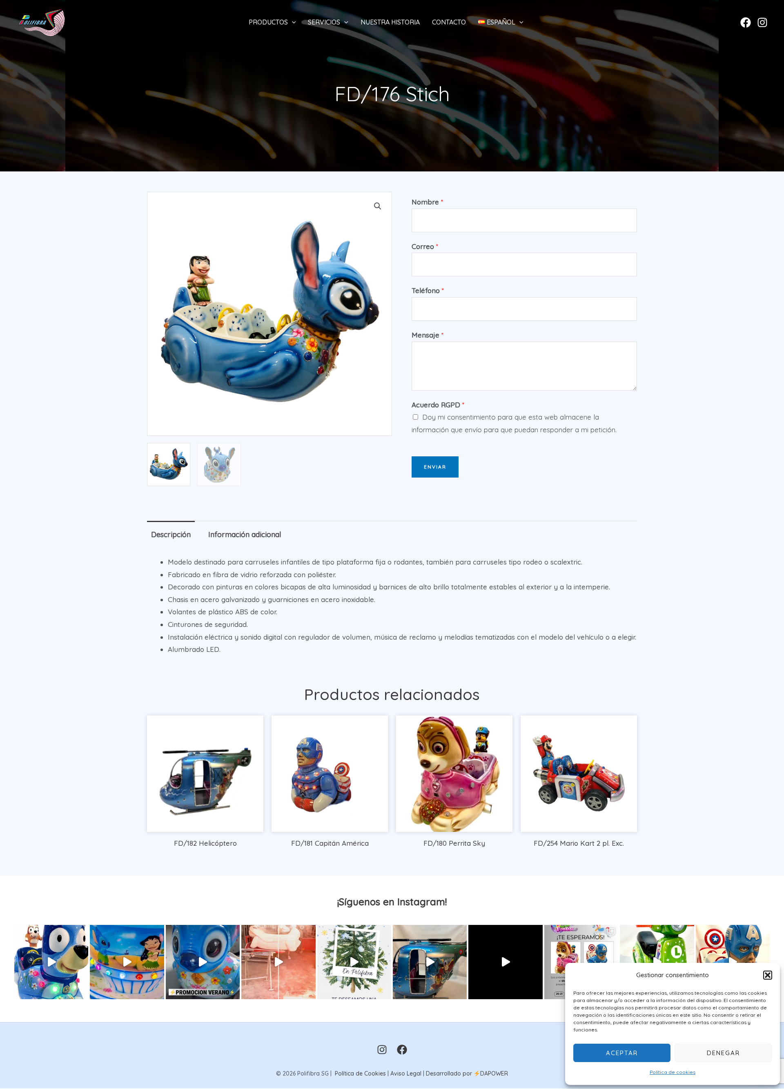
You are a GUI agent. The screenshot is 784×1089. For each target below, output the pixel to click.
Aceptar (622, 1053)
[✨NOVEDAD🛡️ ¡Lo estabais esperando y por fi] (733, 962)
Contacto (449, 22)
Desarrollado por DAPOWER (467, 1073)
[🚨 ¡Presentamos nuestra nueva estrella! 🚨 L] (657, 962)
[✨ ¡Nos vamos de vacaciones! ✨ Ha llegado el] (127, 962)
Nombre (427, 202)
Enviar (435, 467)
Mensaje (427, 335)
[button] (768, 975)
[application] (292, 22)
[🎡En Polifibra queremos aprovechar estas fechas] (354, 962)
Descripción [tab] (171, 534)
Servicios (324, 22)
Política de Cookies (360, 1073)
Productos (268, 22)
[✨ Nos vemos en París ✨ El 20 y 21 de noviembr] (581, 962)
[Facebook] (745, 22)
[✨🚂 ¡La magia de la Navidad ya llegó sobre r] (505, 962)
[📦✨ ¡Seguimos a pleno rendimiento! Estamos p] (278, 962)
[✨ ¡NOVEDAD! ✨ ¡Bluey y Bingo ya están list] (51, 962)
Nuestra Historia (390, 22)
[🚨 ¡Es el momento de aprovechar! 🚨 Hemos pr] (203, 962)
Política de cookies (672, 1072)
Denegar (723, 1053)
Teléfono (428, 290)
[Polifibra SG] (41, 21)
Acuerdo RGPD (438, 404)
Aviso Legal (405, 1073)
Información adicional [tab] (244, 534)
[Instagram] (762, 22)
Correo (425, 246)
